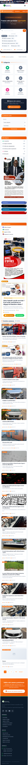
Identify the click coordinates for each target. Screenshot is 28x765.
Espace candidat (6, 740)
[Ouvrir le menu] (24, 5)
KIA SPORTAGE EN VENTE (8, 640)
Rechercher (14, 128)
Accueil (20, 56)
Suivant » (21, 671)
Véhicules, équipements (9, 40)
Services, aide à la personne (10, 43)
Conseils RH (5, 738)
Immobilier (17, 11)
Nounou (4, 661)
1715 (16, 671)
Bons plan (16, 45)
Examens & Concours (8, 234)
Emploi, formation (8, 38)
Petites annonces (6, 734)
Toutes (4, 35)
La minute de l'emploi (7, 722)
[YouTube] (9, 711)
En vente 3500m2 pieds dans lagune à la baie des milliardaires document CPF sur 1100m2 (13, 574)
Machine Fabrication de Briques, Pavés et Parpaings (13, 336)
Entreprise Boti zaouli (7, 442)
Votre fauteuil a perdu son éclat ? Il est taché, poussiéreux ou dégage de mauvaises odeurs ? (13, 302)
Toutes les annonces (7, 11)
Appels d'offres (7, 232)
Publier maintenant (14, 107)
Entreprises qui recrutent (8, 736)
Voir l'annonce (10, 315)
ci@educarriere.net (8, 753)
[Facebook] (3, 711)
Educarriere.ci (8, 761)
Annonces (24, 56)
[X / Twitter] (12, 711)
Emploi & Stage (6, 719)
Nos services (5, 733)
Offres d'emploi (7, 227)
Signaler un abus (5, 763)
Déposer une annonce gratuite (14, 691)
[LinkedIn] (6, 711)
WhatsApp (20, 315)
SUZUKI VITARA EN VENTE (8, 421)
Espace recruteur (6, 742)
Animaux (6, 45)
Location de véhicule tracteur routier (10, 379)
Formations (6, 229)
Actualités (5, 717)
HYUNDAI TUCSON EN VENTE (8, 400)
